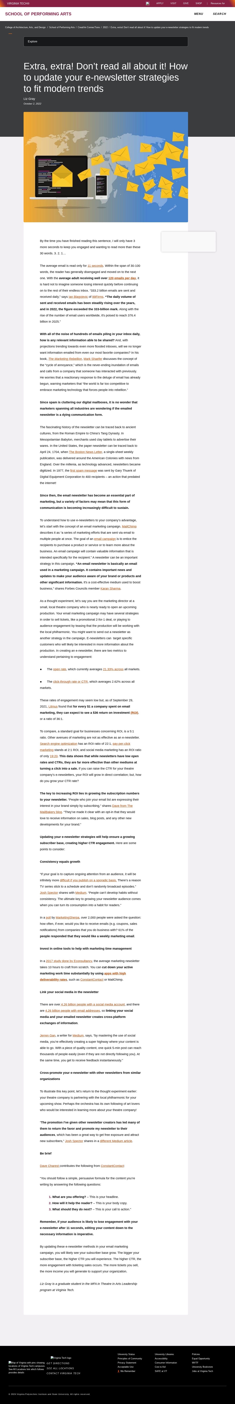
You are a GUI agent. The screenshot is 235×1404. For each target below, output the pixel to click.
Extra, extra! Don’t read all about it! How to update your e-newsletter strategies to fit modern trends (160, 27)
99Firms (97, 296)
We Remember (127, 1371)
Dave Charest (49, 1166)
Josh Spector (49, 892)
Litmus (53, 706)
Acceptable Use (125, 1367)
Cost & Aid (160, 1367)
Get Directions (59, 1363)
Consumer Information (166, 1362)
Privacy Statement (127, 1362)
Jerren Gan (47, 1035)
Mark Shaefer (93, 359)
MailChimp (129, 526)
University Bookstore (202, 1367)
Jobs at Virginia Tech (202, 1371)
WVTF (195, 1362)
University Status (126, 1354)
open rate (59, 669)
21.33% (108, 669)
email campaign (105, 539)
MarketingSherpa (67, 917)
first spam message (83, 470)
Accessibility (161, 1358)
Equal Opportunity (201, 1358)
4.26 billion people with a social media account (92, 1004)
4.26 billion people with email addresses (72, 1010)
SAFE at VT (161, 1371)
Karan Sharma (110, 588)
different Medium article (116, 1141)
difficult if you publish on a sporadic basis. (88, 880)
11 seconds (95, 265)
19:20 (54, 756)
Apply (160, 3)
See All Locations (61, 1368)
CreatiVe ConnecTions (90, 27)
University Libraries (164, 1354)
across (119, 669)
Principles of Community (130, 1358)
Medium (80, 892)
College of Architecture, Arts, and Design (26, 27)
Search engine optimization (58, 743)
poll (48, 917)
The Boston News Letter (85, 452)
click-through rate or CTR (70, 681)
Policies (196, 1354)
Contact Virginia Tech (64, 1373)
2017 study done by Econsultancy (69, 961)
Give (186, 3)
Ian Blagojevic (78, 296)
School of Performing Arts (63, 27)
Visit (173, 3)
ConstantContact (91, 979)
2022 (106, 27)
